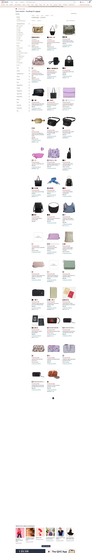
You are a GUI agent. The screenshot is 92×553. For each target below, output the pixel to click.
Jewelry (40, 4)
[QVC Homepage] (16, 9)
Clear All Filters (73, 13)
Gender (18, 70)
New (7, 4)
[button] (80, 2)
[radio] (32, 37)
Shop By (18, 88)
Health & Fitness (71, 4)
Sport (18, 102)
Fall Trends (11, 4)
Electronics (55, 4)
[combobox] (49, 2)
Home (51, 4)
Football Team (19, 96)
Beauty (36, 4)
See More (18, 65)
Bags (47, 4)
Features (18, 79)
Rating (18, 76)
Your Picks (3, 4)
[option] (46, 6)
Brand (18, 45)
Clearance (24, 4)
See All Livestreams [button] (46, 546)
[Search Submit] (74, 2)
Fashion (32, 4)
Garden (28, 4)
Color (18, 82)
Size (17, 110)
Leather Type (19, 93)
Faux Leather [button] (43, 17)
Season (18, 99)
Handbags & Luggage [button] (35, 17)
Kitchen (60, 4)
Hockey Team (19, 108)
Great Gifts (19, 105)
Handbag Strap (20, 85)
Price (18, 67)
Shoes (44, 4)
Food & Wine (65, 4)
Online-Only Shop (17, 4)
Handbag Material (21, 23)
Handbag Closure (20, 73)
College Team (19, 90)
